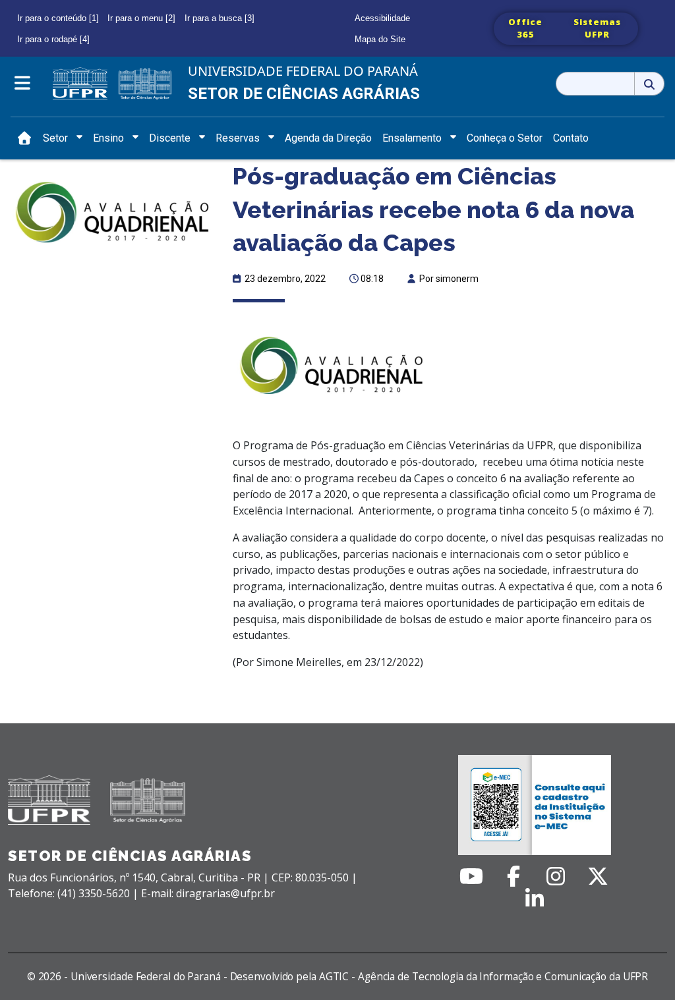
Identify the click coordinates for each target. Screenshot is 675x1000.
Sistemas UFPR (597, 28)
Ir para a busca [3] (219, 18)
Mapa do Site (380, 39)
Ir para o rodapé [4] (53, 39)
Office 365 (525, 28)
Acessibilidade (382, 18)
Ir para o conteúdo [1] (58, 18)
